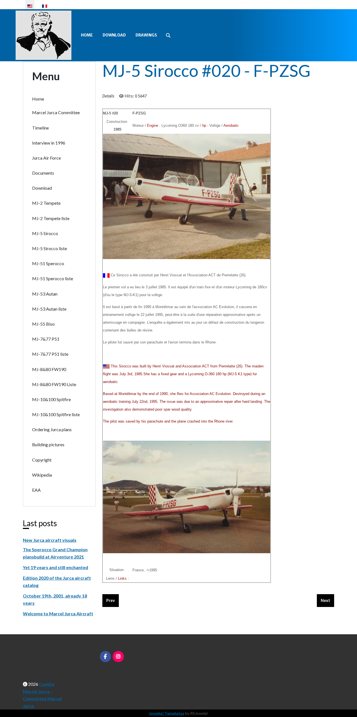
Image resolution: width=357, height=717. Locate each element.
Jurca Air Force (46, 157)
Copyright (42, 459)
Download (114, 35)
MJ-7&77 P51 (45, 339)
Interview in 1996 (48, 142)
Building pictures (48, 444)
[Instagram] (118, 656)
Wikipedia (42, 474)
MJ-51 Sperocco (48, 263)
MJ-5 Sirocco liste (49, 248)
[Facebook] (105, 656)
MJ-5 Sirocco (45, 233)
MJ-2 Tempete (46, 203)
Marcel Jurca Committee (56, 112)
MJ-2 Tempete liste (50, 218)
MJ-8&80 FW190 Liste (54, 384)
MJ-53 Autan (44, 293)
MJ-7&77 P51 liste (50, 354)
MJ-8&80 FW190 (49, 369)
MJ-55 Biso (43, 323)
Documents (43, 172)
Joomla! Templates (166, 713)
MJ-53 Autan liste (49, 308)
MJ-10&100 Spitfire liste (56, 414)
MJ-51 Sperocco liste (52, 278)
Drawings (146, 35)
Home (87, 35)
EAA (36, 489)
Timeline (40, 127)
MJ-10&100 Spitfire (51, 399)
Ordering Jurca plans (52, 429)
